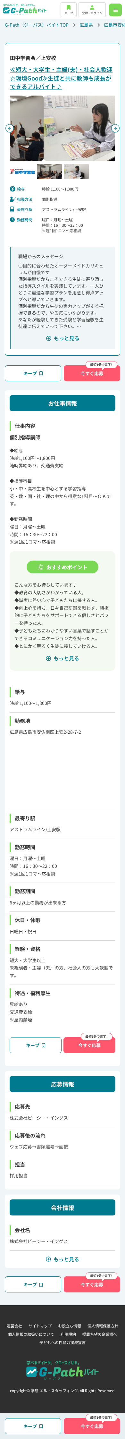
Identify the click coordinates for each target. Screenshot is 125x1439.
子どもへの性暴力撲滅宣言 (62, 1342)
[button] (22, 171)
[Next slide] (115, 128)
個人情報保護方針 (103, 1325)
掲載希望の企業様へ (99, 1334)
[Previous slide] (9, 128)
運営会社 (14, 1325)
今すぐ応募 (92, 373)
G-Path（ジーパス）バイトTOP (37, 24)
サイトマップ (40, 1325)
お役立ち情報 (69, 1325)
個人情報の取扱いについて (31, 1334)
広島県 (86, 24)
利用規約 (68, 1334)
